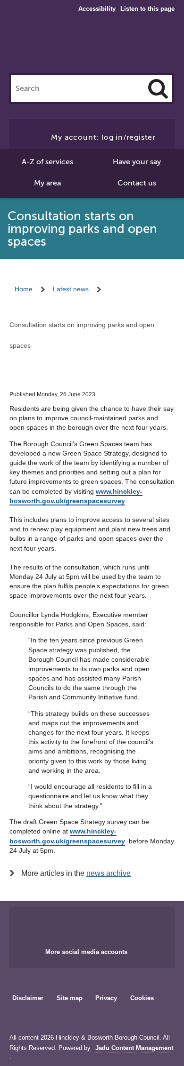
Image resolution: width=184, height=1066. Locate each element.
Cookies (142, 998)
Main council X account (103, 924)
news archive (108, 873)
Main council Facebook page (72, 924)
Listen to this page (147, 8)
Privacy (106, 998)
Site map (70, 998)
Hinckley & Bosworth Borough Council (92, 46)
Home (24, 289)
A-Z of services (47, 162)
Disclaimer (27, 998)
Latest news (71, 289)
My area (47, 183)
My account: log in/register (103, 137)
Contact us (136, 183)
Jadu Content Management (134, 1048)
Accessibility (97, 9)
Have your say (137, 162)
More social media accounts (86, 951)
